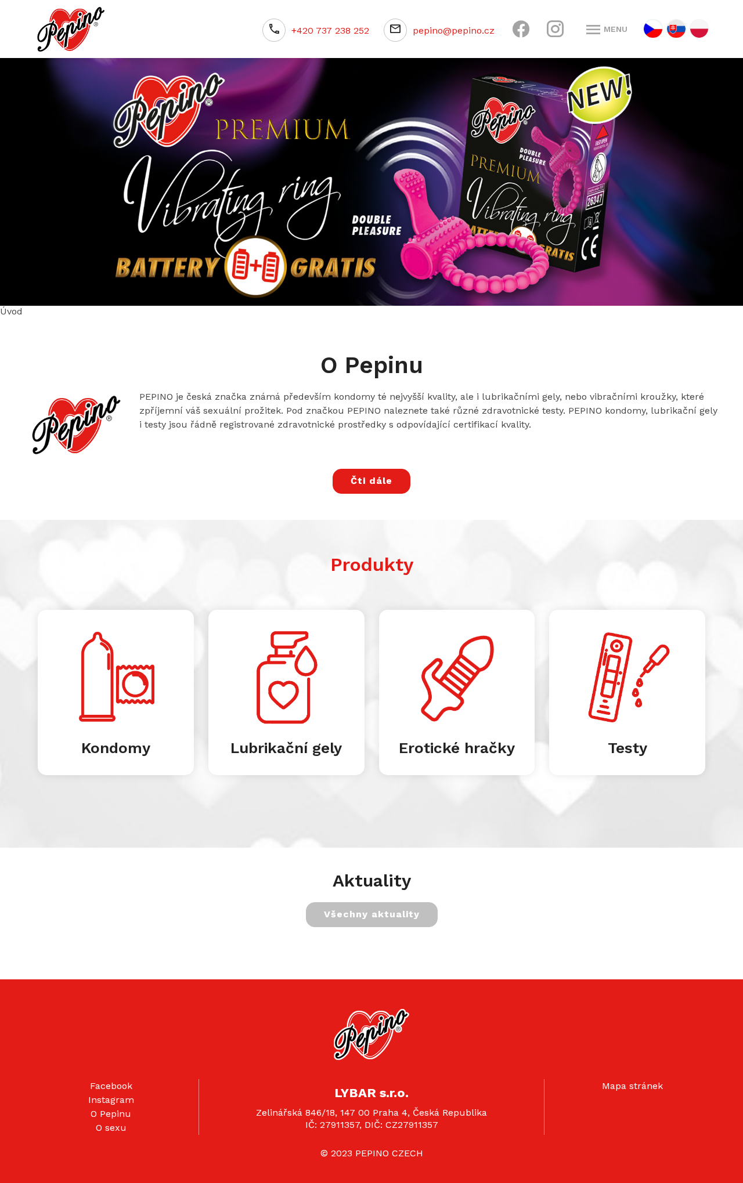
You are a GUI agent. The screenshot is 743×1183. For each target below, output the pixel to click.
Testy (627, 745)
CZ (653, 28)
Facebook (111, 1082)
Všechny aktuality (372, 911)
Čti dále (371, 477)
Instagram (111, 1096)
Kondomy (115, 745)
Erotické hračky (457, 745)
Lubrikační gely (286, 745)
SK (676, 28)
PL (699, 28)
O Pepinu (111, 1110)
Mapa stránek (632, 1082)
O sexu (111, 1124)
